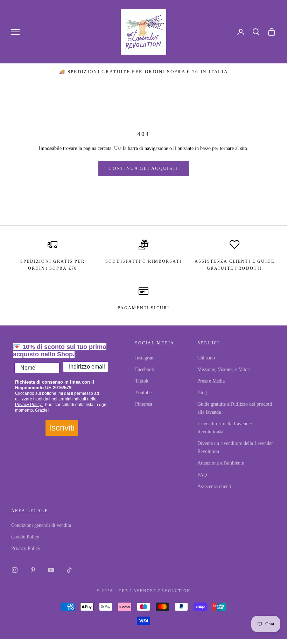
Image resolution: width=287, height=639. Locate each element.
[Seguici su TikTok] (69, 569)
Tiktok (141, 381)
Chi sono (206, 357)
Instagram (145, 357)
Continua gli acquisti (143, 168)
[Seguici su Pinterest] (32, 569)
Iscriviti (62, 427)
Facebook (144, 369)
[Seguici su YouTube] (51, 569)
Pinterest (143, 404)
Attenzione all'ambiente (220, 463)
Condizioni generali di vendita (41, 525)
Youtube (143, 392)
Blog (202, 392)
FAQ (202, 474)
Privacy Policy (29, 404)
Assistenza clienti (214, 486)
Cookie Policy (25, 537)
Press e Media (211, 381)
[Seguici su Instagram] (14, 569)
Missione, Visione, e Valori (224, 369)
